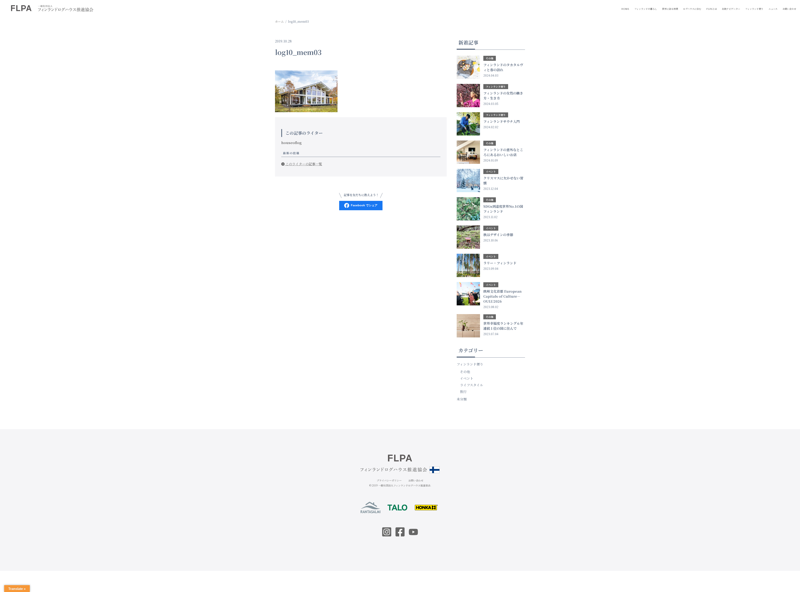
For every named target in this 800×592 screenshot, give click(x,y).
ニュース (773, 8)
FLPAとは (711, 8)
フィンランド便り (754, 8)
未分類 (462, 399)
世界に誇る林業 (670, 8)
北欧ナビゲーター (731, 8)
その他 (465, 371)
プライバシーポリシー (389, 480)
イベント (466, 378)
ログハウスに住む (692, 8)
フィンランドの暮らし (645, 8)
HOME (625, 8)
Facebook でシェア (364, 205)
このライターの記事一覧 (303, 164)
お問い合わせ (789, 8)
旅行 (463, 391)
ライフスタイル (471, 385)
